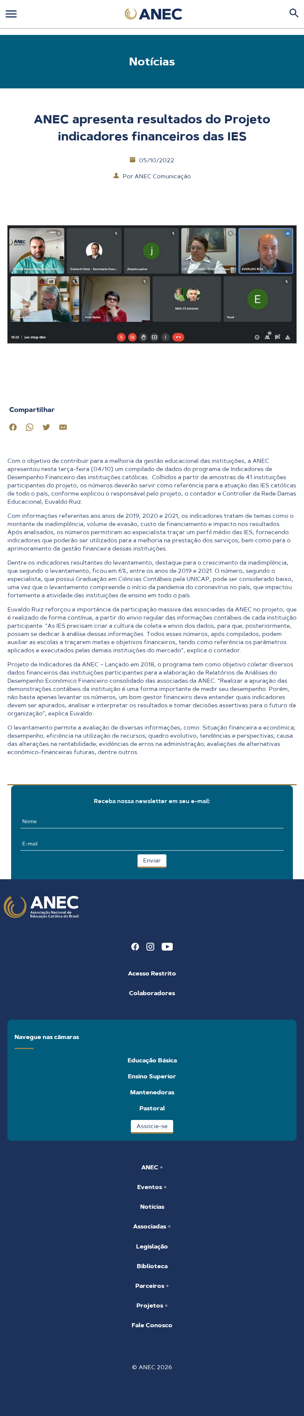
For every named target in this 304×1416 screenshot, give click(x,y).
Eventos (150, 1187)
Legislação (152, 1246)
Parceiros (150, 1286)
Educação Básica (152, 1060)
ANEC (150, 1167)
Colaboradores (152, 993)
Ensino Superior (152, 1076)
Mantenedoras (152, 1092)
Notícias (152, 1207)
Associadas (150, 1226)
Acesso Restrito (152, 973)
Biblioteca (152, 1266)
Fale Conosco (152, 1325)
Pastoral (152, 1108)
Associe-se (152, 1126)
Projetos (150, 1305)
